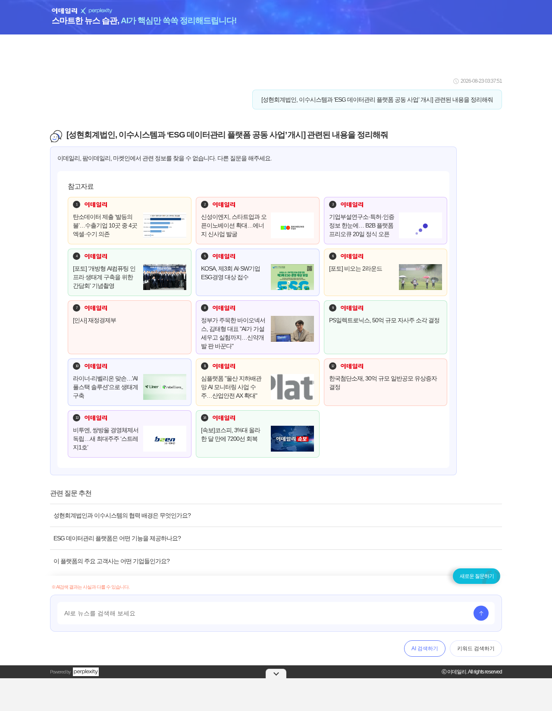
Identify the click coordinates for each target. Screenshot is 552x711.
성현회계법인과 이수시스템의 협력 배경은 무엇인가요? (122, 515)
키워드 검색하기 (476, 649)
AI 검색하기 (424, 649)
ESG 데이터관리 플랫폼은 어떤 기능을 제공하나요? (117, 538)
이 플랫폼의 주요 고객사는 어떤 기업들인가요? (111, 561)
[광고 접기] (276, 673)
